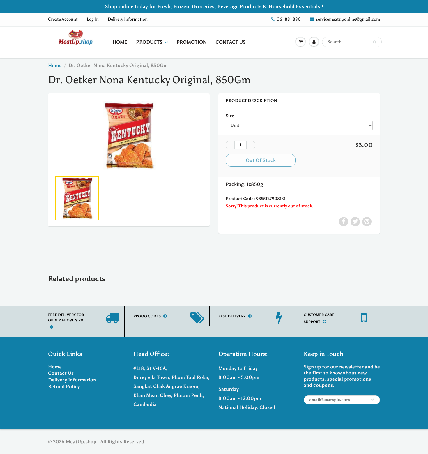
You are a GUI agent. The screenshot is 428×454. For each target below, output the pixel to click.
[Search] (374, 42)
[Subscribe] (373, 399)
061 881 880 (289, 19)
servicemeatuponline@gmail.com (348, 19)
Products (149, 42)
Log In (93, 19)
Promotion (191, 42)
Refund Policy (64, 386)
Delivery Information (128, 19)
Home (119, 42)
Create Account (63, 19)
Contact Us (230, 42)
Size (230, 116)
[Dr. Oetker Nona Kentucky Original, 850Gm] (128, 136)
